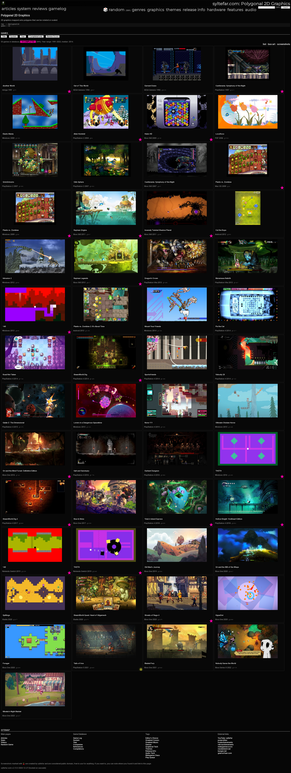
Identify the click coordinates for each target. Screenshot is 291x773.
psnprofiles (222, 740)
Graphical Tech (152, 747)
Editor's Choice (152, 738)
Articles (4, 738)
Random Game (7, 744)
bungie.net (222, 751)
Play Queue (150, 757)
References (78, 747)
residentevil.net (224, 749)
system (24, 8)
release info (194, 9)
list (264, 44)
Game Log (77, 738)
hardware (216, 9)
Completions (78, 749)
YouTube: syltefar (225, 738)
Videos (4, 742)
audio (250, 9)
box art (271, 44)
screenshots (283, 44)
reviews (39, 8)
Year (75, 742)
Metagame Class (153, 755)
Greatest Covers (152, 740)
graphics (155, 9)
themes (173, 9)
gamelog (57, 8)
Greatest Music (152, 742)
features (235, 9)
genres (138, 9)
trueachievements (225, 742)
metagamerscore (225, 747)
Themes (149, 749)
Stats (3, 740)
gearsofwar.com (225, 753)
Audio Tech (150, 753)
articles (9, 8)
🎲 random (113, 9)
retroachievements (226, 744)
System (76, 740)
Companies (78, 744)
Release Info (151, 751)
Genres (149, 744)
